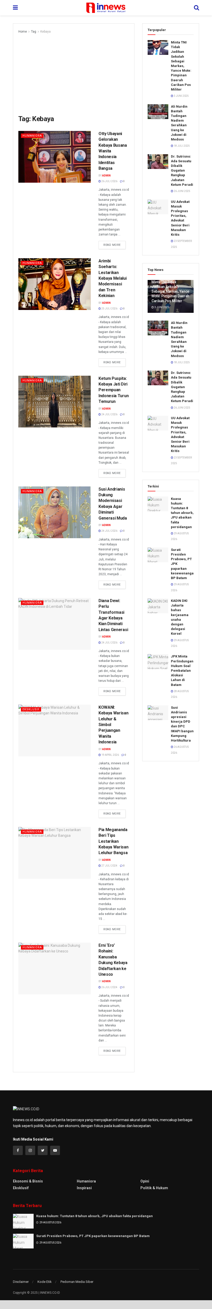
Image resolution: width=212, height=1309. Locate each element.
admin (106, 175)
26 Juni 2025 (181, 191)
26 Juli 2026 (109, 181)
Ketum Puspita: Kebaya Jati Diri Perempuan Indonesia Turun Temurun (113, 390)
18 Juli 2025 (181, 145)
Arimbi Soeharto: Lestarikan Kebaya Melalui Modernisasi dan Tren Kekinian (113, 278)
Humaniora (32, 135)
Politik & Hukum (154, 1188)
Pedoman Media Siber (76, 1282)
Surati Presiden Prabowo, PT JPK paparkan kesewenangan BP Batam (93, 1236)
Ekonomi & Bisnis (28, 1181)
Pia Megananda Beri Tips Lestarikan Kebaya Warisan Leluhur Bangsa (113, 841)
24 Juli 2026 (109, 414)
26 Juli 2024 (109, 987)
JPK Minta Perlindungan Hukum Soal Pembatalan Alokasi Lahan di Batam (182, 670)
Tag (33, 31)
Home (22, 31)
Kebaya (45, 31)
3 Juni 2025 (181, 95)
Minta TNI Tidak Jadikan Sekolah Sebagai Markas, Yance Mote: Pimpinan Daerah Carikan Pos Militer (181, 65)
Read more (112, 245)
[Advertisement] (73, 73)
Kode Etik (44, 1282)
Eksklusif (31, 709)
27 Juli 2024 (109, 865)
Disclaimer (21, 1282)
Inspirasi (84, 1188)
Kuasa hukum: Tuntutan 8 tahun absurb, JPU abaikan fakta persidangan (182, 513)
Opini (144, 1181)
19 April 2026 (110, 754)
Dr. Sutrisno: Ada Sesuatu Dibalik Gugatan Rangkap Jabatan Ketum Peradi (182, 170)
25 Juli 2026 (109, 308)
